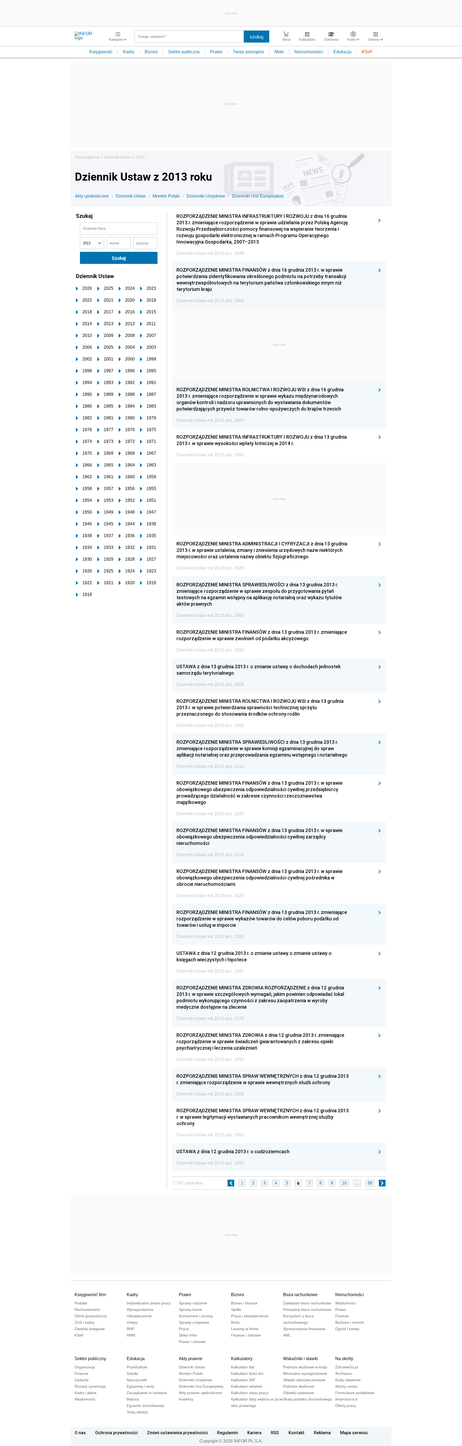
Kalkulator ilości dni (247, 1373)
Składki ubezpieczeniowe (304, 1380)
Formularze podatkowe (354, 1393)
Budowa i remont (349, 1322)
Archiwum (343, 1373)
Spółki (236, 1309)
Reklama (322, 1432)
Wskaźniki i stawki (300, 1358)
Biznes (151, 52)
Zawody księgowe (90, 1329)
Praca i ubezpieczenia (249, 1316)
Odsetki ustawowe (298, 1393)
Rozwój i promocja (90, 1386)
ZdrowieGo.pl (346, 1367)
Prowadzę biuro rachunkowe (307, 1309)
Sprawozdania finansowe (304, 1329)
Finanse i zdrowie (246, 1335)
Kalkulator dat (242, 1367)
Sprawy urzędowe (194, 1322)
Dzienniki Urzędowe (206, 196)
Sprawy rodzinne (193, 1303)
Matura (133, 1399)
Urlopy (132, 1322)
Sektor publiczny (184, 52)
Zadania (81, 1380)
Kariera (254, 1432)
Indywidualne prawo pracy (149, 1303)
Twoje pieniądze (248, 52)
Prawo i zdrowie (192, 1341)
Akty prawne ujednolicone (200, 1393)
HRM (131, 1335)
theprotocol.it (346, 1399)
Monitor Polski (166, 196)
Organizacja (85, 1367)
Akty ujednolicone (92, 196)
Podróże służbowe (298, 1386)
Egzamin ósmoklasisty (145, 1405)
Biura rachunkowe (300, 1294)
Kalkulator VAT (243, 1380)
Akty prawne (190, 1358)
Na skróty (344, 1358)
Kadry (128, 52)
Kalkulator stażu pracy (249, 1393)
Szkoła (132, 1373)
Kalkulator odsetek (246, 1386)
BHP (130, 1329)
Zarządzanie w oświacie (147, 1393)
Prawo (216, 52)
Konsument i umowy (196, 1316)
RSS (275, 1432)
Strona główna (87, 157)
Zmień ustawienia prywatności (177, 1432)
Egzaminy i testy (140, 1386)
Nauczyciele (137, 1380)
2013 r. (141, 157)
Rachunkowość (87, 1309)
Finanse (342, 1316)
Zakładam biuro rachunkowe (307, 1303)
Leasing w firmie (245, 1329)
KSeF (367, 52)
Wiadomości (345, 1303)
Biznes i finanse (244, 1303)
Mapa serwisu (354, 1432)
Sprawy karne (190, 1309)
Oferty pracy (345, 1405)
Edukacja (342, 52)
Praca (184, 1329)
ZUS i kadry (84, 1322)
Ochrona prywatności (116, 1432)
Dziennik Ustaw (117, 157)
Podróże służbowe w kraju (305, 1367)
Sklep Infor (188, 1335)
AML (287, 1335)
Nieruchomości (308, 52)
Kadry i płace (86, 1393)
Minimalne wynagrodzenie (305, 1373)
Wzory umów (346, 1386)
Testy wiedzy (137, 1412)
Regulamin (227, 1432)
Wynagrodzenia (140, 1309)
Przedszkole (137, 1367)
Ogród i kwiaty (347, 1329)
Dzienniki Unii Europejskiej (258, 196)
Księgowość (101, 52)
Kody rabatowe (348, 1380)
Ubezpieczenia (139, 1316)
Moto (279, 52)
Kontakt (296, 1432)
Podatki (81, 1303)
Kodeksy (186, 1399)
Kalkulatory (241, 1358)
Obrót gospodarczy (91, 1316)
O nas (80, 1432)
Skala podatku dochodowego (307, 1399)
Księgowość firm (90, 1294)
